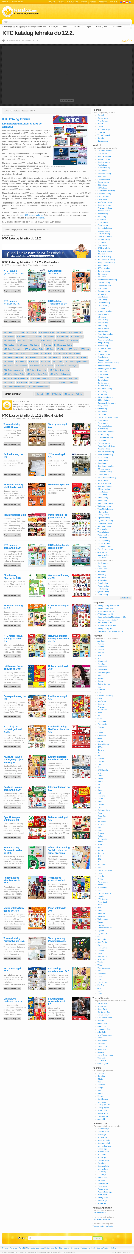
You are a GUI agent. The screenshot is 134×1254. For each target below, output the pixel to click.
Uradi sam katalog (104, 526)
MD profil (100, 825)
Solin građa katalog (104, 486)
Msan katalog (102, 583)
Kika (99, 764)
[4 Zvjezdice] (128, 40)
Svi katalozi (101, 558)
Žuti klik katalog (103, 543)
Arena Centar (102, 1003)
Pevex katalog (102, 423)
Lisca (99, 790)
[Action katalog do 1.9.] (13, 473)
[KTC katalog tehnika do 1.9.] (57, 290)
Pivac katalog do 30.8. (57, 909)
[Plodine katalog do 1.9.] (57, 715)
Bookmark (40, 1248)
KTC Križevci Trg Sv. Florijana (15, 366)
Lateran (100, 779)
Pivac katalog (102, 429)
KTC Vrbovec (9, 337)
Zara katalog (102, 538)
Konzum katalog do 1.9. (58, 607)
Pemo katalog (102, 414)
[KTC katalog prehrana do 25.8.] (13, 320)
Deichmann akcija (104, 1143)
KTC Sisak (50, 349)
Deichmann (101, 707)
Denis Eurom (102, 710)
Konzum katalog (103, 303)
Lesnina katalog (103, 314)
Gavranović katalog (104, 251)
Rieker (99, 905)
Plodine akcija (102, 1189)
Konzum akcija (103, 1166)
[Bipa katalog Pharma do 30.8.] (13, 594)
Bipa (99, 658)
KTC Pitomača (54, 357)
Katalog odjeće (103, 1108)
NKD (99, 859)
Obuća (42, 27)
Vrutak (99, 977)
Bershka (100, 652)
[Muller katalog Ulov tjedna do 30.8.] (13, 927)
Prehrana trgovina (104, 893)
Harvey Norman (103, 744)
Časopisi (100, 138)
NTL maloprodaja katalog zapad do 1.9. (13, 638)
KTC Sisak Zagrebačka (63, 345)
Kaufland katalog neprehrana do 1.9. (58, 758)
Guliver (100, 741)
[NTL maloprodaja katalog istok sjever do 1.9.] (57, 655)
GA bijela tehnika (103, 248)
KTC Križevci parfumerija (13, 370)
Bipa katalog (102, 165)
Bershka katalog (103, 168)
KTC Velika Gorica (44, 341)
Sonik (99, 954)
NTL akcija (101, 1157)
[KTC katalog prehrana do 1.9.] (13, 564)
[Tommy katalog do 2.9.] (57, 443)
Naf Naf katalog (103, 383)
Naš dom (100, 853)
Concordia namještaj (105, 695)
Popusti (84, 2)
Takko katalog (102, 498)
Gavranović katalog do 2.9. (58, 576)
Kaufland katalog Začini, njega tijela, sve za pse (13, 759)
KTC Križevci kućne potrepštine (16, 378)
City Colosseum (103, 1015)
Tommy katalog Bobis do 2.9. (12, 425)
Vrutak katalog (102, 535)
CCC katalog (102, 185)
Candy (99, 991)
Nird (98, 856)
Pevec (99, 873)
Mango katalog (103, 343)
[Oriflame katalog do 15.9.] (57, 685)
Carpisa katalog (103, 182)
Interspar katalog (103, 283)
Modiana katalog (103, 374)
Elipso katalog (102, 225)
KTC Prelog (73, 349)
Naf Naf (100, 850)
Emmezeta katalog (104, 228)
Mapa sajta (30, 1248)
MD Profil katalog (104, 348)
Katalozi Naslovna (7, 21)
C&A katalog (102, 188)
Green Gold (101, 1026)
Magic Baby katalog (105, 334)
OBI (98, 936)
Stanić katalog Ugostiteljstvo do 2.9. (57, 1001)
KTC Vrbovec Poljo (46, 332)
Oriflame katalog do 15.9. (58, 667)
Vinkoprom (101, 974)
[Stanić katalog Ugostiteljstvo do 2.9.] (57, 1018)
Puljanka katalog (103, 449)
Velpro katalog (102, 595)
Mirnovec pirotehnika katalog (108, 363)
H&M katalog (102, 254)
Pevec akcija (102, 1186)
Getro (99, 738)
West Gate (101, 1058)
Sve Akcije (101, 1203)
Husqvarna (101, 572)
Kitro (99, 767)
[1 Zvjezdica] (122, 40)
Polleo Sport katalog (105, 455)
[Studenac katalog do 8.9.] (13, 625)
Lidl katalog (101, 317)
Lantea (100, 776)
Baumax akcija (103, 1129)
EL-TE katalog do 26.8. (13, 970)
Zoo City (100, 985)
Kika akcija (101, 1163)
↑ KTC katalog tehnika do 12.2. (122, 1252)
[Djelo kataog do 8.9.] (57, 504)
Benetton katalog (103, 162)
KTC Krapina (22, 382)
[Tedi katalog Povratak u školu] (57, 897)
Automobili (101, 1119)
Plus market (102, 888)
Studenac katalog (104, 483)
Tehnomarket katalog (105, 503)
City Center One (103, 1012)
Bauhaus (100, 644)
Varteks (100, 962)
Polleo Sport (102, 902)
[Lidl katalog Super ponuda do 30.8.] (13, 685)
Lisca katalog (102, 323)
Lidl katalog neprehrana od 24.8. (59, 970)
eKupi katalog (102, 219)
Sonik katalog (102, 492)
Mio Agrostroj (102, 839)
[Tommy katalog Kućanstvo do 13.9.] (13, 957)
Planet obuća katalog (105, 432)
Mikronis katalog (103, 366)
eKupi (99, 718)
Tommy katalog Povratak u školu (57, 939)
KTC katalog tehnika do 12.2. (38, 32)
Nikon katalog (102, 577)
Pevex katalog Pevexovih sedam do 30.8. (13, 850)
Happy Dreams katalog (106, 262)
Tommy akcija (102, 1198)
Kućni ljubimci (102, 27)
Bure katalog (102, 176)
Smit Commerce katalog (106, 478)
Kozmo (100, 799)
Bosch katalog (102, 563)
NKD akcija (101, 1155)
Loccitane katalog (104, 328)
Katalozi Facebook (88, 1248)
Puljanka (100, 896)
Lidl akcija (101, 1180)
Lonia (99, 802)
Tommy (100, 922)
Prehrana (8, 27)
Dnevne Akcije (102, 1113)
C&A (99, 693)
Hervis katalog (102, 265)
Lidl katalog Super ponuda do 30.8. (13, 667)
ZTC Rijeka (101, 1061)
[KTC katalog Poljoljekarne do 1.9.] (57, 320)
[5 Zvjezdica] (131, 40)
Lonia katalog (102, 331)
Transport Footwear (104, 928)
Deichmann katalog (104, 208)
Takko (99, 911)
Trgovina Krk (102, 934)
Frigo (99, 730)
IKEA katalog (102, 277)
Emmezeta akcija (104, 1146)
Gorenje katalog (103, 569)
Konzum (100, 804)
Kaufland (100, 761)
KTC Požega (20, 353)
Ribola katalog (102, 457)
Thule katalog (102, 589)
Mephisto (100, 845)
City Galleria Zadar (104, 1018)
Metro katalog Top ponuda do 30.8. (58, 516)
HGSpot (100, 747)
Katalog (66, 1248)
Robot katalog (102, 463)
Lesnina (100, 782)
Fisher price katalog (104, 237)
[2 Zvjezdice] (124, 40)
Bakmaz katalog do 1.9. (58, 818)
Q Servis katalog (103, 469)
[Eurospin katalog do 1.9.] (13, 715)
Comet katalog (102, 196)
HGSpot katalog (103, 268)
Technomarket (102, 919)
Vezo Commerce (103, 968)
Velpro (99, 965)
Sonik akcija (102, 1200)
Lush (99, 793)
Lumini (99, 1038)
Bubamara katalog (104, 174)
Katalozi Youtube (103, 1248)
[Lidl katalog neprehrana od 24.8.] (57, 987)
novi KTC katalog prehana (31, 215)
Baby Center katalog (105, 156)
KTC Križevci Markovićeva (60, 374)
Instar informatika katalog (107, 280)
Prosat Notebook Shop (106, 446)
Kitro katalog (102, 300)
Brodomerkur (102, 670)
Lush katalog (102, 326)
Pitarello (100, 876)
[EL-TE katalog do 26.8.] (13, 987)
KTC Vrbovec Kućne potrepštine (69, 332)
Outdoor (65, 27)
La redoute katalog (104, 311)
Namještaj (20, 27)
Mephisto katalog (103, 360)
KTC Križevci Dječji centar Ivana (64, 378)
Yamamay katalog (104, 546)
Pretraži (22, 1238)
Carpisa (100, 681)
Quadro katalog (103, 592)
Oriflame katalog (103, 400)
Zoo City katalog (103, 541)
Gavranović (101, 736)
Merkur (100, 836)
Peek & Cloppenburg (105, 870)
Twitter (113, 1248)
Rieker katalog (102, 460)
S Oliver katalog (103, 489)
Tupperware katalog (104, 523)
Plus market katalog (105, 437)
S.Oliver (100, 951)
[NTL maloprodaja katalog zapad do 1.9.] (13, 655)
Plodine (100, 885)
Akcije (60, 2)
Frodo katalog (102, 242)
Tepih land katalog (104, 506)
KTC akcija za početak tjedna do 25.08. (13, 729)
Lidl (98, 784)
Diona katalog (102, 214)
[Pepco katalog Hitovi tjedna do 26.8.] (13, 897)
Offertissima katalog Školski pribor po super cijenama (59, 850)
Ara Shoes (101, 641)
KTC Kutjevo (21, 362)
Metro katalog (102, 357)
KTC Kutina (33, 362)
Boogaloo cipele (103, 673)
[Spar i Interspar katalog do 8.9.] (13, 836)
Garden (100, 733)
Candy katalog (102, 566)
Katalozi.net (22, 401)
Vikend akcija (102, 1116)
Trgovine (103, 2)
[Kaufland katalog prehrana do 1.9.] (13, 806)
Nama (99, 847)
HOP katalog (102, 274)
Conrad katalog (103, 199)
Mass (99, 819)
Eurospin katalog (103, 231)
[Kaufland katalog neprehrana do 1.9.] (57, 776)
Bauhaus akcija (103, 1132)
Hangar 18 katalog (104, 257)
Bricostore (101, 664)
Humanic (100, 750)
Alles (99, 988)
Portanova (101, 1044)
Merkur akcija (102, 1183)
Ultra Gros (101, 959)
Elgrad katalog (102, 222)
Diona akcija (102, 1137)
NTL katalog (102, 394)
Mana (99, 813)
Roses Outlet (102, 1046)
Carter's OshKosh (104, 684)
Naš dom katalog (103, 386)
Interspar (100, 759)
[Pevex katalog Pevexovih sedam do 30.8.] (13, 867)
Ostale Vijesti (102, 1064)
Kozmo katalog (103, 305)
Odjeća (32, 27)
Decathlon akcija (103, 1140)
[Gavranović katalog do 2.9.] (57, 594)
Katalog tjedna (102, 555)
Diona (99, 713)
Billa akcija (101, 1135)
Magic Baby (102, 816)
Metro (99, 830)
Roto (99, 908)
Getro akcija (102, 1149)
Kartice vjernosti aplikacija (102, 1219)
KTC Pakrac (82, 357)
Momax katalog (103, 377)
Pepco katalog (102, 420)
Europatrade (102, 724)
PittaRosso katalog (104, 426)
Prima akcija (102, 1195)
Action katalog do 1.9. (13, 455)
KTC (47, 394)
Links (99, 787)
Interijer (100, 1088)
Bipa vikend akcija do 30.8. (107, 620)
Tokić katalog (102, 512)
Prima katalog (102, 440)
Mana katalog (102, 337)
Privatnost (13, 1248)
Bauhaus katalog (103, 159)
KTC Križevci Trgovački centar (76, 362)
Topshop (100, 925)
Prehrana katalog (103, 443)
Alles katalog (102, 552)
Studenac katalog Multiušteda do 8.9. (14, 486)
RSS (60, 1248)
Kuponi (93, 2)
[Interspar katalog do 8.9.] (57, 806)
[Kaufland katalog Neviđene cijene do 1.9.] (57, 746)
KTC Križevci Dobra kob (40, 378)
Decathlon (101, 704)
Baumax (100, 647)
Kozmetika (117, 27)
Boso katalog (102, 171)
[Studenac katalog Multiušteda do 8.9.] (13, 504)
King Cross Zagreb (104, 1035)
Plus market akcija (104, 1192)
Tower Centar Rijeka (105, 1055)
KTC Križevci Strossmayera (66, 366)
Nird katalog (102, 580)
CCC (99, 687)
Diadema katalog (103, 211)
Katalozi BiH (130, 2)
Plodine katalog (103, 435)
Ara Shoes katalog (104, 151)
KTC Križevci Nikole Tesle (36, 370)
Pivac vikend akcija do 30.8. (108, 626)
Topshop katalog (103, 518)
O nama (5, 1248)
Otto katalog (102, 409)
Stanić (99, 945)
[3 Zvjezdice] (126, 40)
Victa (99, 971)
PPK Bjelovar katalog (105, 452)
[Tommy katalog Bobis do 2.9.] (13, 443)
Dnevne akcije (102, 118)
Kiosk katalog (102, 297)
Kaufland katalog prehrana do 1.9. (13, 788)
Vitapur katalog (103, 532)
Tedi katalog (102, 500)
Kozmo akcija (102, 1169)
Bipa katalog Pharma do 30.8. (12, 576)
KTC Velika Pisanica (26, 341)
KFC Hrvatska (102, 770)
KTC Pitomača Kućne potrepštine (67, 353)
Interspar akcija (103, 1152)
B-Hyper (100, 678)
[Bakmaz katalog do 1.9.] (57, 836)
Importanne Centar (104, 1029)
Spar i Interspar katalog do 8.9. (12, 818)
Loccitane (101, 796)
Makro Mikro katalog (105, 340)
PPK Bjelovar (102, 899)
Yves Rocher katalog (105, 549)
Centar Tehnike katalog (106, 191)
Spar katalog (102, 495)
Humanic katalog (103, 271)
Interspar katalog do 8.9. (59, 788)
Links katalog (102, 320)
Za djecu (88, 27)
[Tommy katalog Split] (13, 534)
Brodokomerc (102, 667)
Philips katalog (103, 586)
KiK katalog (101, 294)
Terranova (101, 916)
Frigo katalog (102, 245)
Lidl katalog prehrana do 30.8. (13, 1000)
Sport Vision (102, 956)
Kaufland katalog (103, 291)
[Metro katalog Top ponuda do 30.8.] (57, 534)
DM (98, 716)
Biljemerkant (102, 661)
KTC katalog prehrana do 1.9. (12, 546)
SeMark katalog (103, 475)
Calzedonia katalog (104, 179)
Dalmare (100, 1021)
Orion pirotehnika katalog (106, 403)
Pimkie (100, 879)
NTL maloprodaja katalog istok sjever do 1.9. (58, 638)
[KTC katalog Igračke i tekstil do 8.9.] (13, 290)
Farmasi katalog (103, 234)
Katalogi (124, 2)
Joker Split (101, 1032)
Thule (99, 994)
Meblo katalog (102, 351)
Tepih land (101, 913)
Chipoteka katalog (104, 194)
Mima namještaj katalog (106, 369)
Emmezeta (101, 721)
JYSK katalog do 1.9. (57, 455)
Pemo (99, 868)
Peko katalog (102, 412)
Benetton (100, 650)
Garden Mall (102, 1023)
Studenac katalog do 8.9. (13, 607)
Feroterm (100, 727)
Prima (99, 890)
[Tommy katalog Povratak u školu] (57, 957)
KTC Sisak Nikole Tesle (34, 349)
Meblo (99, 827)
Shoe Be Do (102, 942)
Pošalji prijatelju (51, 1248)
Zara (99, 979)
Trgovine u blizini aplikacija (103, 1226)
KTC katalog (67, 100)
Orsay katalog (102, 406)
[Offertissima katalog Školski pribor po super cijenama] (57, 867)
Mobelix (100, 842)
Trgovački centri (103, 135)
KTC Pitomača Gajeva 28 (36, 357)
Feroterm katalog (103, 240)
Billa (99, 655)
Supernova (101, 1049)
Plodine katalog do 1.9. (58, 697)
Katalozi (51, 2)
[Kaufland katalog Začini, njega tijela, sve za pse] (13, 776)
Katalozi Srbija (127, 2)
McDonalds (101, 822)
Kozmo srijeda (102, 1172)
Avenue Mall (102, 1006)
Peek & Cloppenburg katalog (108, 417)
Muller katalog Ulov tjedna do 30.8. (14, 909)
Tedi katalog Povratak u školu (57, 879)
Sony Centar (102, 948)
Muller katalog (102, 371)
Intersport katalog (104, 285)
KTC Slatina (22, 345)
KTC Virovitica (62, 337)
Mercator (100, 833)
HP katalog (101, 575)
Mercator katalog (103, 354)
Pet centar (101, 865)
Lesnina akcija (102, 1178)
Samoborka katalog (104, 472)
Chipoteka (101, 690)
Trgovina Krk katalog (105, 521)
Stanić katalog (102, 480)
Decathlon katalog (104, 205)
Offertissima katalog (105, 397)
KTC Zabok (8, 332)
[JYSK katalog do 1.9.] (57, 473)
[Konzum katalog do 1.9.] (57, 625)
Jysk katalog (102, 288)
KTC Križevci (9, 382)
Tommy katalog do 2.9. (58, 425)
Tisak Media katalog (105, 509)
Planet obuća (102, 882)
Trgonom (100, 931)
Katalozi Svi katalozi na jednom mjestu (20, 11)
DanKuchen (101, 701)
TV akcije (113, 2)
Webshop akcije (103, 129)
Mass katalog (102, 346)
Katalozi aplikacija (99, 1213)
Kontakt (22, 1248)
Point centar (102, 1041)
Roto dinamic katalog (105, 466)
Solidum (100, 1052)
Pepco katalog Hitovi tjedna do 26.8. (12, 880)
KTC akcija (56, 394)
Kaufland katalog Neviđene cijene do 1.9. (58, 729)
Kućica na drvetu (103, 810)
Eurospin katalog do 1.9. (15, 697)
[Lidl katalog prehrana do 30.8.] (13, 1018)
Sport (99, 1090)
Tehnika (76, 27)
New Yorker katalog (104, 389)
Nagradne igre (102, 141)
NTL (99, 862)
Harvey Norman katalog (106, 260)
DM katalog (101, 217)
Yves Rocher (102, 982)
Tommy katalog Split (15, 514)
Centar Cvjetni (102, 1009)
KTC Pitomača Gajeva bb (13, 357)
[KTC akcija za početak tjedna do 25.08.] (13, 746)
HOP (99, 753)
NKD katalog (102, 391)
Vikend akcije (72, 2)
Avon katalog (102, 153)
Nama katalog (102, 380)
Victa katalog (102, 529)
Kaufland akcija (103, 1160)
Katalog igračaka (103, 1105)
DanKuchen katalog (104, 202)
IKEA (99, 756)
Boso (99, 675)
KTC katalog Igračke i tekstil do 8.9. (59, 546)
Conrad (100, 698)
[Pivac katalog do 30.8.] (57, 927)
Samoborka (101, 939)
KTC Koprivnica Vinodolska (65, 382)
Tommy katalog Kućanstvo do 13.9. (14, 939)
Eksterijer (53, 27)
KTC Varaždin (59, 341)
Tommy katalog (103, 515)
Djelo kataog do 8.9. (58, 484)
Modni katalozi (102, 1111)
